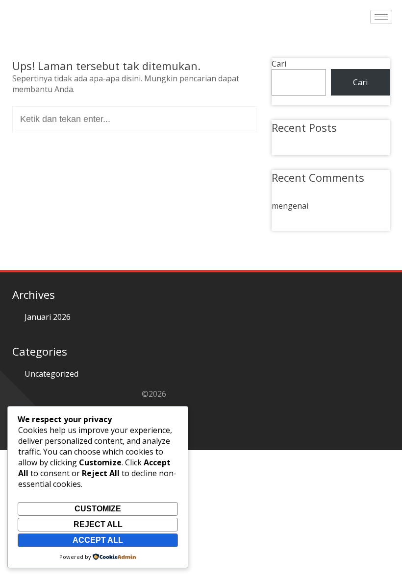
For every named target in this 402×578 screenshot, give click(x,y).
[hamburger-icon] (381, 17)
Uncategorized (51, 373)
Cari (279, 63)
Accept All (98, 540)
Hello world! (305, 140)
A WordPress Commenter (318, 191)
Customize (98, 509)
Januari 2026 (48, 317)
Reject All (98, 524)
